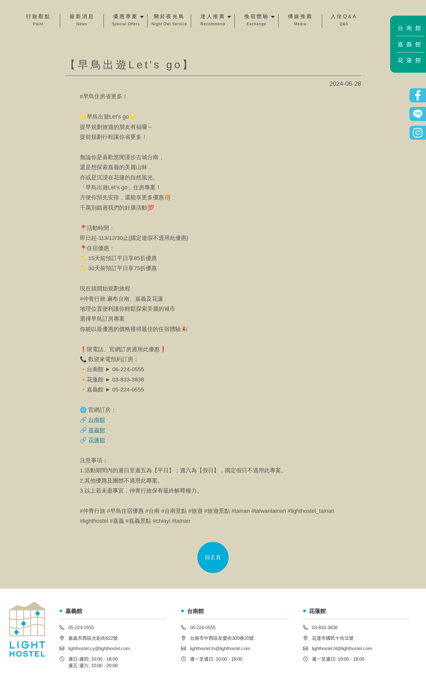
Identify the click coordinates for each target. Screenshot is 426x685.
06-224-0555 (202, 627)
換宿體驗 (256, 20)
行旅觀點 (38, 20)
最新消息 (82, 20)
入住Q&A (344, 20)
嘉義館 (411, 44)
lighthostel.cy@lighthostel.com (99, 648)
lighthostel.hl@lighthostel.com (342, 648)
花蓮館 (411, 60)
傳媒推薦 (300, 20)
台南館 (411, 28)
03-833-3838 (324, 627)
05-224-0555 (81, 627)
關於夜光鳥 (169, 20)
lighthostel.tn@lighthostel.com (220, 648)
